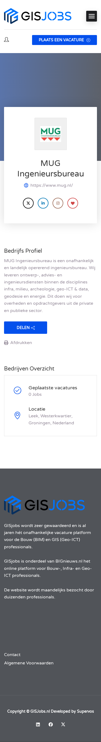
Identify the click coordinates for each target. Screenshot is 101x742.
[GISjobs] (37, 16)
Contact (12, 654)
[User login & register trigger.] (6, 40)
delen (23, 327)
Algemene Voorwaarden (29, 663)
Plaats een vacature (62, 40)
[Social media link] (38, 724)
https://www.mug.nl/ (51, 185)
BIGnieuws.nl (68, 561)
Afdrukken (21, 342)
